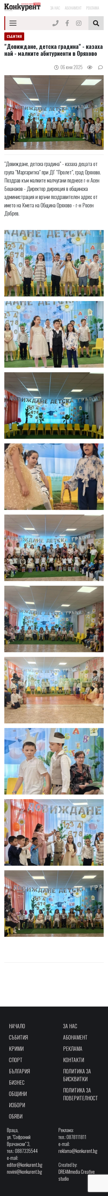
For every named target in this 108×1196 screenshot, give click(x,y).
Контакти (73, 1060)
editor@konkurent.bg (24, 1164)
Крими (16, 1048)
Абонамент (73, 8)
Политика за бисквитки (77, 1075)
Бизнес (16, 1082)
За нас (55, 8)
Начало (17, 1026)
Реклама (92, 8)
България (19, 1071)
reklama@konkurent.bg (77, 1150)
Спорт (15, 1060)
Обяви (15, 1116)
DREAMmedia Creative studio (76, 1175)
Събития (18, 1037)
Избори (17, 1105)
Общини (18, 1093)
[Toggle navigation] (13, 23)
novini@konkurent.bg (24, 1171)
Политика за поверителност (80, 1094)
